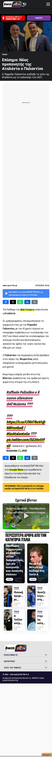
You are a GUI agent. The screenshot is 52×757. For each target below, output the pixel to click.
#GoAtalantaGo (18, 434)
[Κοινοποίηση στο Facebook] (6, 302)
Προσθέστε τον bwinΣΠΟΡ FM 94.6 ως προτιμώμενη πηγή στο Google (26, 293)
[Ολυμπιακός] (33, 12)
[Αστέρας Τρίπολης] (13, 12)
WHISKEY (35, 678)
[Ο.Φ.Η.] (38, 12)
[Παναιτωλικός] (48, 12)
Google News (16, 469)
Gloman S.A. (26, 678)
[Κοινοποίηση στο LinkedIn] (27, 302)
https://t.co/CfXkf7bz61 (24, 422)
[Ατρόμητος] (18, 12)
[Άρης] (7, 12)
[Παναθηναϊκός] (43, 12)
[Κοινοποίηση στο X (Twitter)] (13, 302)
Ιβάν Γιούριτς (27, 309)
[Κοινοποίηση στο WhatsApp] (20, 302)
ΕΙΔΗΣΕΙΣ (39, 18)
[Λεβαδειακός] (28, 12)
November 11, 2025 (16, 450)
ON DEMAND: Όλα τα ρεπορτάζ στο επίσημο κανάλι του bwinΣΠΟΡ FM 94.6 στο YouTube (24, 487)
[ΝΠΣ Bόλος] (23, 12)
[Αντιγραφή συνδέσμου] (34, 302)
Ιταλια (4, 54)
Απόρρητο (46, 755)
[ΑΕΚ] (2, 12)
